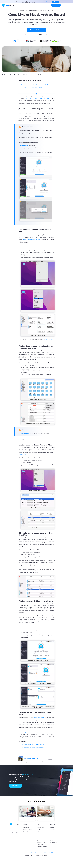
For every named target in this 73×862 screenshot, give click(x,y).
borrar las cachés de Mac (48, 339)
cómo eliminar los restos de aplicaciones (44, 438)
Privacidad (52, 829)
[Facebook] (12, 832)
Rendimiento (32, 10)
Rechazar (48, 1)
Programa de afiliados (27, 829)
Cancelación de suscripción (36, 852)
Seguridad (52, 827)
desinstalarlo (45, 565)
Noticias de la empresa (54, 831)
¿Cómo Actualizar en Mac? (45, 818)
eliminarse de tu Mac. (24, 454)
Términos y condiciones (24, 852)
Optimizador (39, 831)
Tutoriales (52, 838)
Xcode (19, 537)
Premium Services (40, 844)
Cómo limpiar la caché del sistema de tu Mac (31, 87)
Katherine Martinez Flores (31, 758)
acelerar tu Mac (22, 101)
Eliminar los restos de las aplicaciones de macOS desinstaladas (35, 90)
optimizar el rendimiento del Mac (31, 239)
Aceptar (55, 1)
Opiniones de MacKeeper (42, 846)
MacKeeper (22, 10)
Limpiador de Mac (40, 827)
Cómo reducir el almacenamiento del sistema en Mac (32, 744)
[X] (17, 832)
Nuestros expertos (53, 842)
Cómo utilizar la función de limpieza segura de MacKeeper (33, 747)
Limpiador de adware (41, 838)
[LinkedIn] (14, 832)
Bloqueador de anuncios (41, 842)
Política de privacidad (48, 852)
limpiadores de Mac (39, 717)
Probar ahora (15, 785)
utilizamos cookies (31, 1)
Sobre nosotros (26, 827)
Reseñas (51, 840)
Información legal (26, 831)
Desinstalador (39, 829)
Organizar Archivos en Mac (27, 818)
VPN (37, 840)
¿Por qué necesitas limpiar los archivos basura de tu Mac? (34, 84)
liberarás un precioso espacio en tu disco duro (37, 98)
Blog (27, 10)
